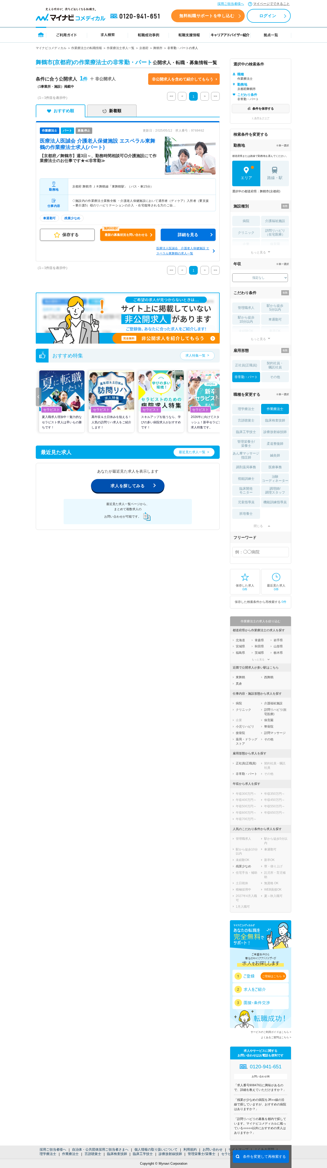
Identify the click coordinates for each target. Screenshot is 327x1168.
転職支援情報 (189, 34)
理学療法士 (48, 1154)
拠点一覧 (271, 34)
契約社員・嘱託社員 (275, 365)
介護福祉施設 (275, 221)
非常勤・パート (246, 377)
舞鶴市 (157, 48)
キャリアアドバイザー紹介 (230, 34)
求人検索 (107, 34)
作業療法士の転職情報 (86, 48)
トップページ (41, 34)
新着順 (115, 111)
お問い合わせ (213, 1149)
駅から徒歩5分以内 (275, 308)
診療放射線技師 (170, 1154)
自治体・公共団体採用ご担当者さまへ (100, 1149)
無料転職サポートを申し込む (206, 16)
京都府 (143, 48)
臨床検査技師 (117, 1154)
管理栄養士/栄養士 (201, 1154)
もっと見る (258, 252)
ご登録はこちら (272, 976)
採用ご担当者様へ (230, 4)
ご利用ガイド (66, 34)
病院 (246, 221)
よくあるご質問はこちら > (276, 1037)
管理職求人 (246, 308)
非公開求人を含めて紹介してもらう (182, 79)
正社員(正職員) (246, 365)
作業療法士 (70, 1154)
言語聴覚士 (93, 1154)
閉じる (258, 526)
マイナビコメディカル (51, 48)
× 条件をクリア (261, 118)
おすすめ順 (64, 111)
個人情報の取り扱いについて (156, 1149)
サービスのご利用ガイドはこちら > (271, 1032)
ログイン (267, 16)
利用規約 (190, 1149)
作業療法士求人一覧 (120, 48)
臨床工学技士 (143, 1154)
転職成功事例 (148, 34)
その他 (275, 377)
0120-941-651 (135, 16)
